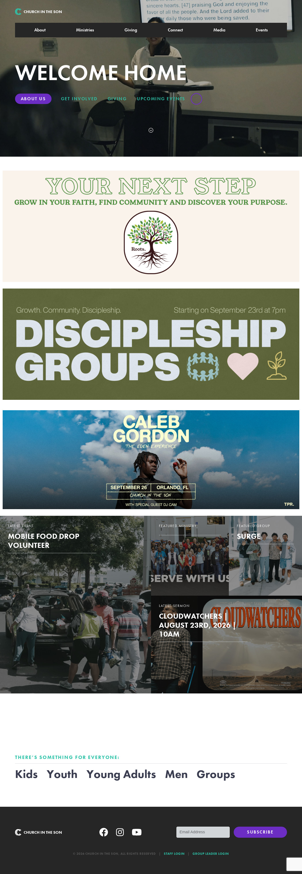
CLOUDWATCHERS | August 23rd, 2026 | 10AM (197, 625)
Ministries (85, 30)
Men (176, 774)
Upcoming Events (161, 99)
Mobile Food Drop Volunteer (43, 540)
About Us (33, 99)
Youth (62, 774)
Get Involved (79, 99)
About (40, 30)
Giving (130, 30)
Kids (26, 774)
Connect (175, 30)
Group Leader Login (211, 854)
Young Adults (121, 774)
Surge (248, 536)
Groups (216, 774)
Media (219, 30)
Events (262, 30)
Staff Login (174, 854)
